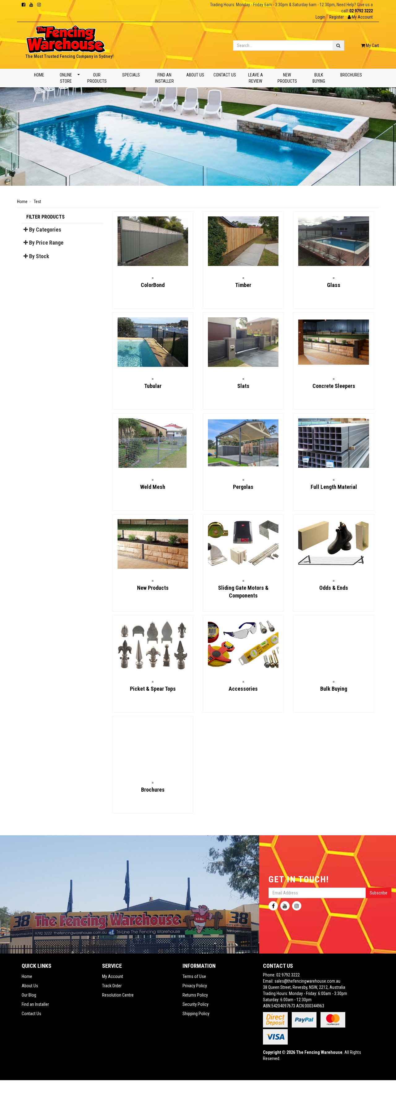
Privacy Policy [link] (195, 985)
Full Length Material (334, 487)
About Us (195, 74)
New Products (287, 78)
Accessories (243, 688)
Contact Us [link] (31, 1013)
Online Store (65, 78)
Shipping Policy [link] (196, 1013)
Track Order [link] (112, 985)
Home (39, 74)
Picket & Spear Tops (153, 688)
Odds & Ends (333, 588)
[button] (360, 17)
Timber (243, 285)
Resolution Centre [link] (118, 995)
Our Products (97, 78)
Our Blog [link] (29, 995)
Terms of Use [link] (194, 976)
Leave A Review (255, 78)
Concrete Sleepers (333, 386)
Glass (333, 285)
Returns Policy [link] (195, 995)
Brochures (351, 74)
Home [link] (27, 976)
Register (336, 17)
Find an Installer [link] (35, 1004)
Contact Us (224, 74)
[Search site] (338, 45)
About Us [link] (30, 985)
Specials (131, 74)
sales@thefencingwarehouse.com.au (307, 981)
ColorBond (153, 285)
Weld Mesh (152, 487)
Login (320, 17)
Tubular (152, 386)
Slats (243, 386)
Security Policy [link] (196, 1004)
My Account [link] (112, 976)
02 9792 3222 (361, 10)
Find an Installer (164, 78)
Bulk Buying (318, 78)
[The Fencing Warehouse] (66, 37)
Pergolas (243, 487)
